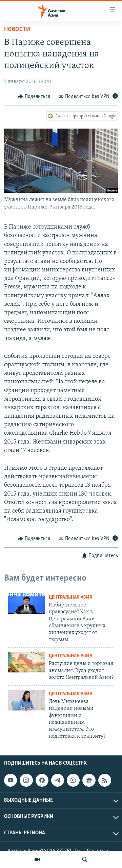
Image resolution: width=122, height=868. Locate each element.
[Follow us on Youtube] (10, 780)
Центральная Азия (71, 597)
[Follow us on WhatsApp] (73, 780)
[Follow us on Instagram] (26, 780)
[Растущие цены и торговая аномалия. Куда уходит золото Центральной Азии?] (26, 662)
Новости (17, 30)
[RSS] (104, 780)
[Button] (34, 96)
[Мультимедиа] (37, 859)
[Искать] (85, 859)
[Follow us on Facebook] (42, 780)
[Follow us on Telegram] (57, 780)
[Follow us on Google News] (88, 780)
